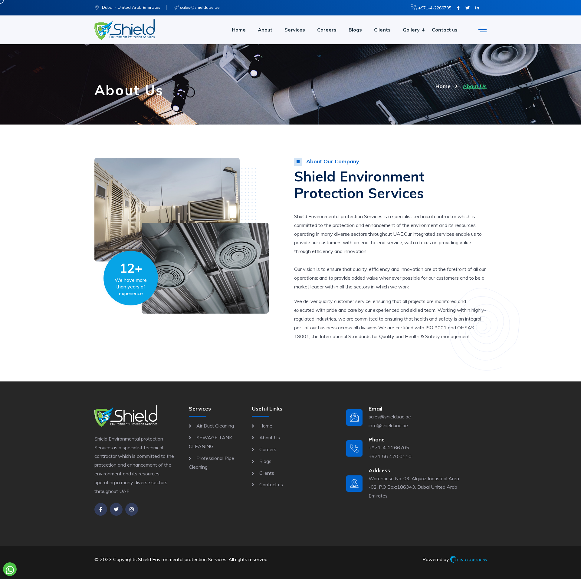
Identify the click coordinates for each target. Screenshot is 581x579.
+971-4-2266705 (434, 8)
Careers (326, 30)
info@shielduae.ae (388, 425)
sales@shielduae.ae (200, 7)
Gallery (411, 30)
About (265, 30)
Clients (382, 30)
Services (294, 30)
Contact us (445, 30)
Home (239, 30)
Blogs (355, 30)
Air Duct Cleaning (215, 426)
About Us (269, 437)
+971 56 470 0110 (390, 456)
